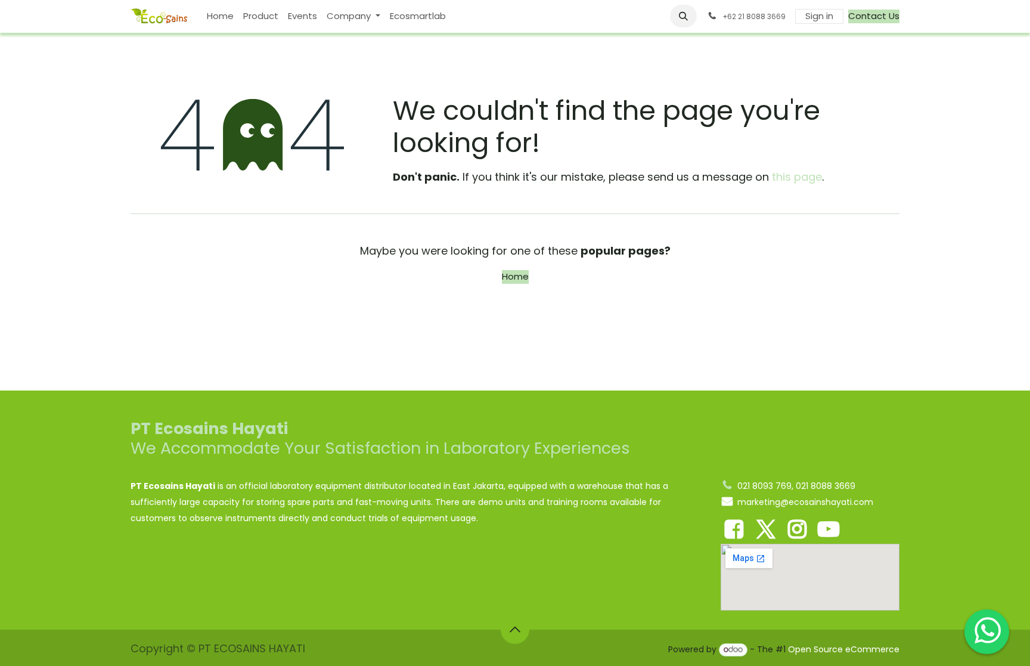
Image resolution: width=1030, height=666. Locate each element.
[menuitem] (220, 16)
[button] (683, 16)
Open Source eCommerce (843, 649)
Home (515, 276)
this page (797, 176)
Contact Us (873, 16)
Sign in (819, 16)
